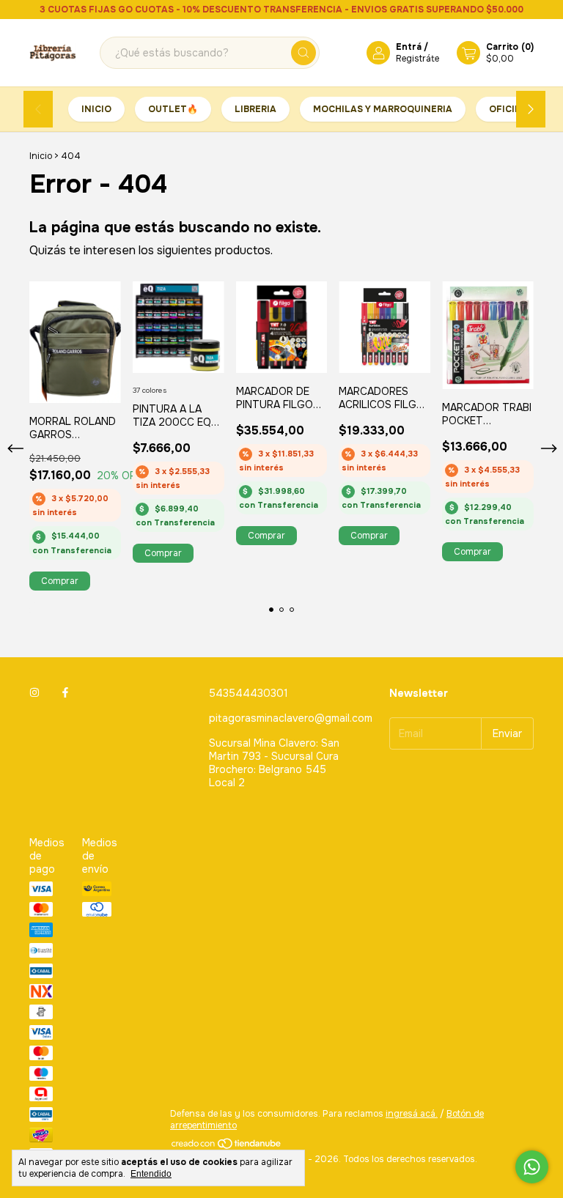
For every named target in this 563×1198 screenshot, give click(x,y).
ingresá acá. (412, 1114)
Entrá (409, 47)
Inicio (96, 109)
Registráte (417, 58)
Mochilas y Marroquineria (382, 109)
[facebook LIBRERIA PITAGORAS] (65, 693)
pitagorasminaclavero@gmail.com (290, 718)
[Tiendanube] (227, 1147)
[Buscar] (303, 52)
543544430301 (248, 693)
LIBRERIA (255, 109)
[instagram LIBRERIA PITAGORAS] (34, 693)
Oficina (509, 109)
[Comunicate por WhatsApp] (531, 1166)
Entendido (151, 1174)
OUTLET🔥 (173, 109)
